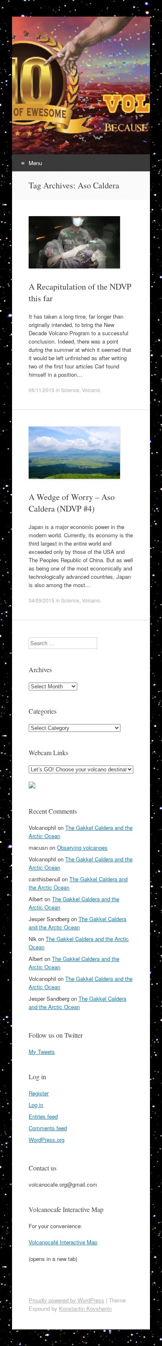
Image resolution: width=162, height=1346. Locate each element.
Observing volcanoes (82, 847)
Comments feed (48, 1128)
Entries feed (43, 1116)
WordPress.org (46, 1140)
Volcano (91, 389)
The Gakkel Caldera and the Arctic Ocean (77, 923)
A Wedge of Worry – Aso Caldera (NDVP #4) (72, 502)
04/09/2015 (41, 600)
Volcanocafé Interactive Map (63, 1242)
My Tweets (42, 1052)
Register (39, 1093)
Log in (36, 1105)
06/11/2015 (41, 389)
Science (70, 389)
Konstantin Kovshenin (85, 1308)
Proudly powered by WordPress (66, 1300)
